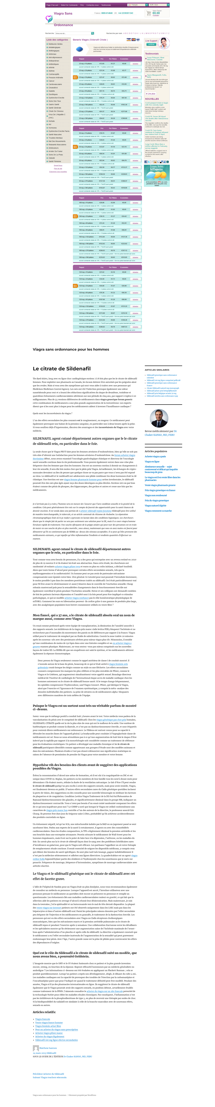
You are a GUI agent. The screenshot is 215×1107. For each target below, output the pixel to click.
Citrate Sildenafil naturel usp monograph (163, 388)
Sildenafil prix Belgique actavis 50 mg (161, 393)
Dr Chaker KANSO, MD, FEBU (77, 1056)
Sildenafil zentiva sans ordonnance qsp (162, 396)
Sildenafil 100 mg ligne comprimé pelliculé (163, 380)
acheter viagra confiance (77, 598)
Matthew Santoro (48, 1048)
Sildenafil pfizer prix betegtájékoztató (162, 391)
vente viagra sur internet (49, 907)
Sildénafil (51, 1053)
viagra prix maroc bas (56, 810)
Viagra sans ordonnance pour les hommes (71, 349)
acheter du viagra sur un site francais (105, 991)
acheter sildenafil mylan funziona (95, 511)
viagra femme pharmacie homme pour (83, 479)
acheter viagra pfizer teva (67, 566)
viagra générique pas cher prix (111, 719)
